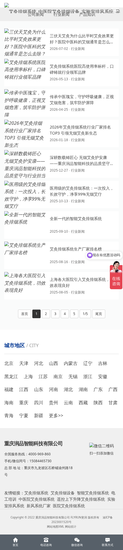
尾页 (98, 313)
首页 (24, 313)
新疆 (38, 415)
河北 (38, 363)
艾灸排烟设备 (63, 492)
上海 (28, 376)
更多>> (56, 415)
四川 (38, 402)
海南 (8, 402)
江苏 (43, 376)
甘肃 (113, 402)
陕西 (98, 402)
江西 (23, 389)
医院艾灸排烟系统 (69, 505)
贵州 (53, 402)
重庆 (23, 402)
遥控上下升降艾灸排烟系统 (81, 499)
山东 (38, 389)
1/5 (85, 313)
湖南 (83, 389)
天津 (23, 363)
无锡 (73, 376)
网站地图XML (55, 526)
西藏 (83, 402)
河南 (53, 389)
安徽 (102, 376)
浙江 (87, 376)
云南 (68, 402)
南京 (58, 376)
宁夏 (23, 415)
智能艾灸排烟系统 (93, 492)
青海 (8, 415)
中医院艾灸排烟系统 (37, 499)
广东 (98, 389)
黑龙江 (11, 376)
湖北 (68, 389)
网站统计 (70, 526)
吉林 (102, 363)
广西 (113, 389)
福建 (8, 389)
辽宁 (87, 363)
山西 (53, 363)
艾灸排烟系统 (36, 492)
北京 (8, 363)
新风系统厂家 (39, 505)
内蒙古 (71, 363)
